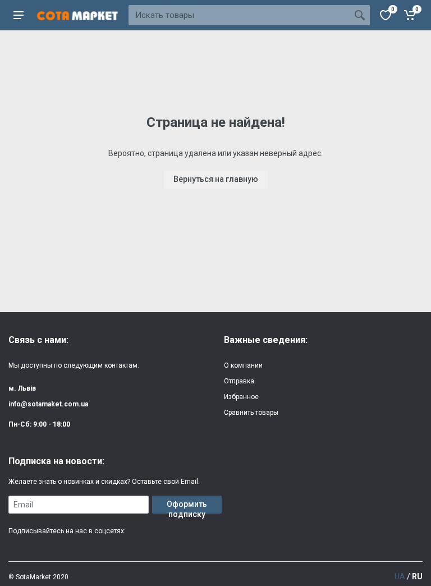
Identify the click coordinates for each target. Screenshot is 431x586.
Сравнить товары (251, 412)
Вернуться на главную (215, 179)
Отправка (239, 381)
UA (400, 576)
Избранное (241, 397)
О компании (243, 365)
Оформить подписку (187, 507)
